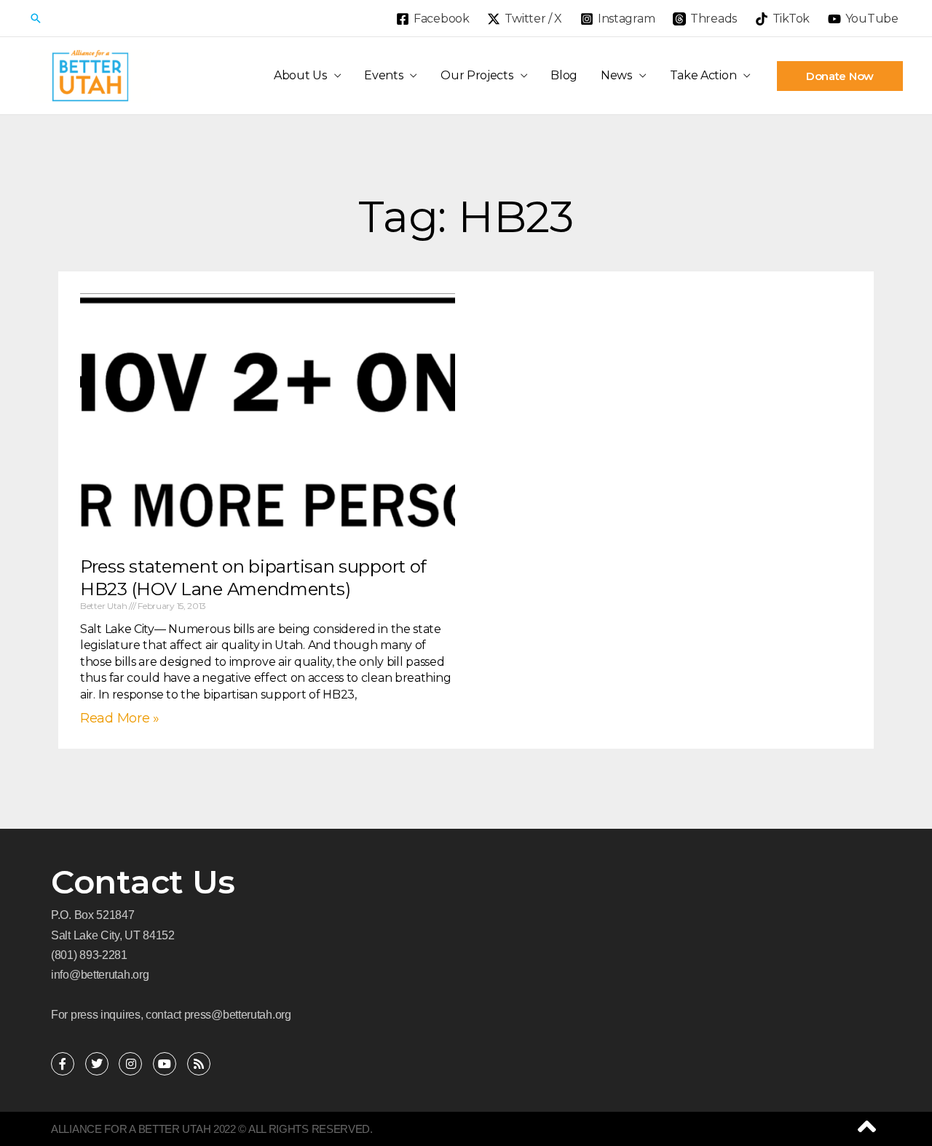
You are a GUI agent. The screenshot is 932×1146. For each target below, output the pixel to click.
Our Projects (477, 75)
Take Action (703, 75)
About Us (300, 75)
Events (383, 75)
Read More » (119, 718)
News (616, 75)
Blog (563, 75)
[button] (35, 18)
